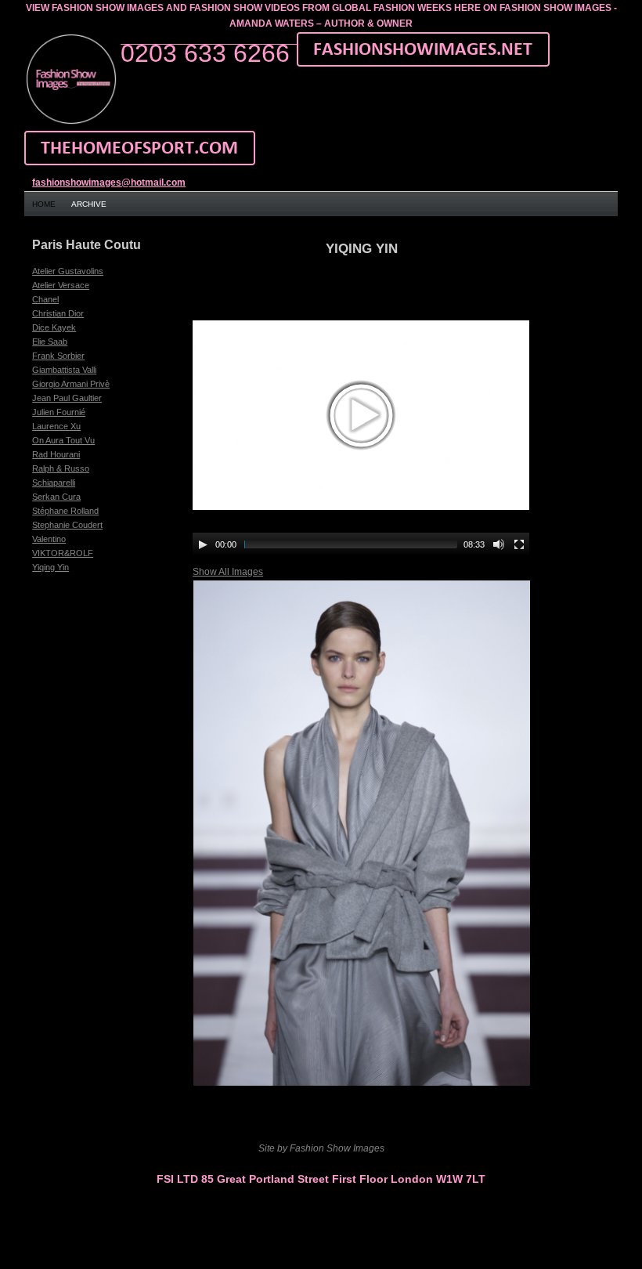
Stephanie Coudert (67, 525)
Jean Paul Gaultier (67, 398)
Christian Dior (58, 313)
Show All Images (228, 571)
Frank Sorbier (58, 355)
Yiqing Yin (50, 567)
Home (44, 204)
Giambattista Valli (64, 369)
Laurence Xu (56, 426)
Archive (88, 204)
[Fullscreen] (519, 544)
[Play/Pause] (203, 544)
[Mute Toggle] (498, 544)
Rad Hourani (56, 454)
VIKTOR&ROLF (62, 553)
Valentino (49, 539)
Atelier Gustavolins (67, 271)
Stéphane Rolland (65, 510)
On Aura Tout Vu (63, 440)
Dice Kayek (54, 327)
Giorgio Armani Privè (71, 384)
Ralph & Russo (60, 468)
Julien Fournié (58, 412)
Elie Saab (49, 341)
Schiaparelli (53, 482)
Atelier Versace (60, 285)
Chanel (45, 299)
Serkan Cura (56, 496)
